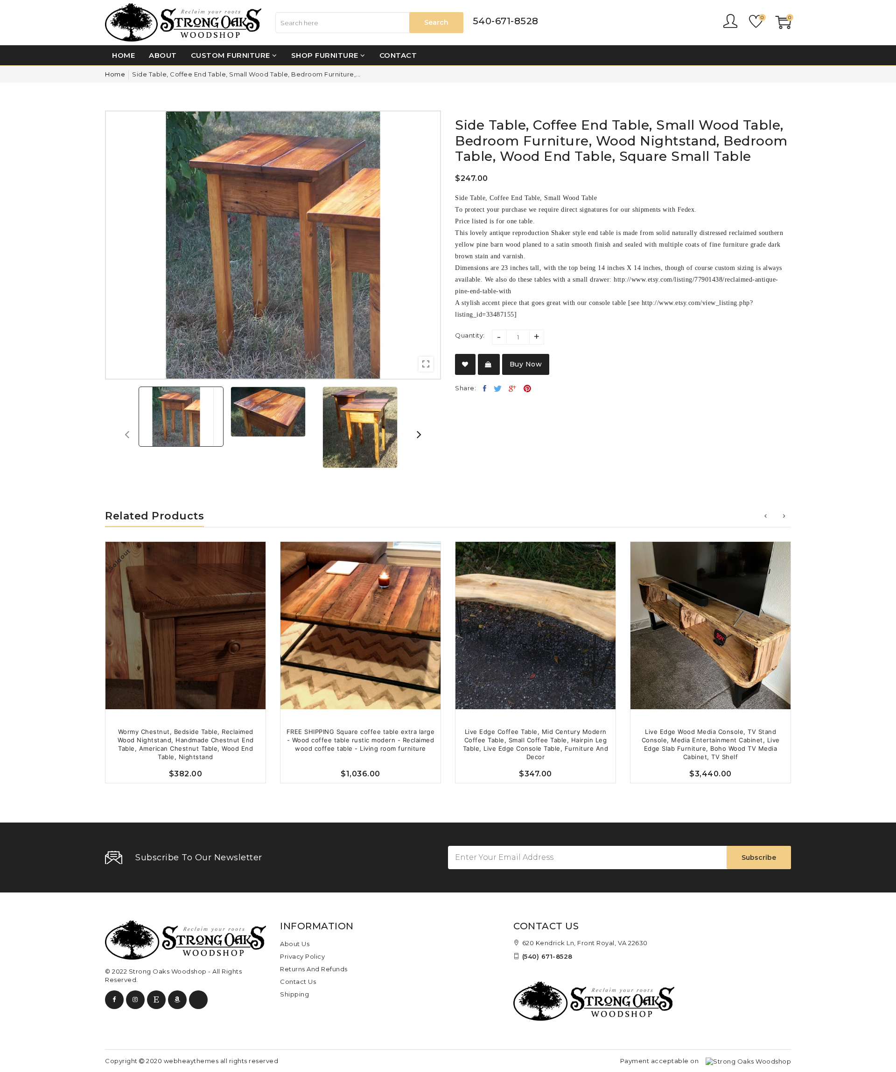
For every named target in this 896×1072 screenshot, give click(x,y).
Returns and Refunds (314, 969)
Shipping (294, 994)
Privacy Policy (302, 956)
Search (436, 22)
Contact (398, 55)
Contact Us (298, 981)
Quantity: (470, 335)
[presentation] (127, 434)
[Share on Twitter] (498, 388)
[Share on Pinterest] (528, 388)
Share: (465, 388)
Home (123, 55)
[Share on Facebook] (485, 388)
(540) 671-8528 (547, 956)
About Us (294, 944)
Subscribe (759, 857)
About (163, 55)
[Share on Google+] (513, 388)
